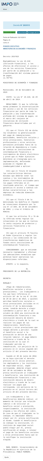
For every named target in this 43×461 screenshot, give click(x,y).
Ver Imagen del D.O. (33, 32)
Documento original (9, 32)
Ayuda (6, 457)
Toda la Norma (22, 32)
